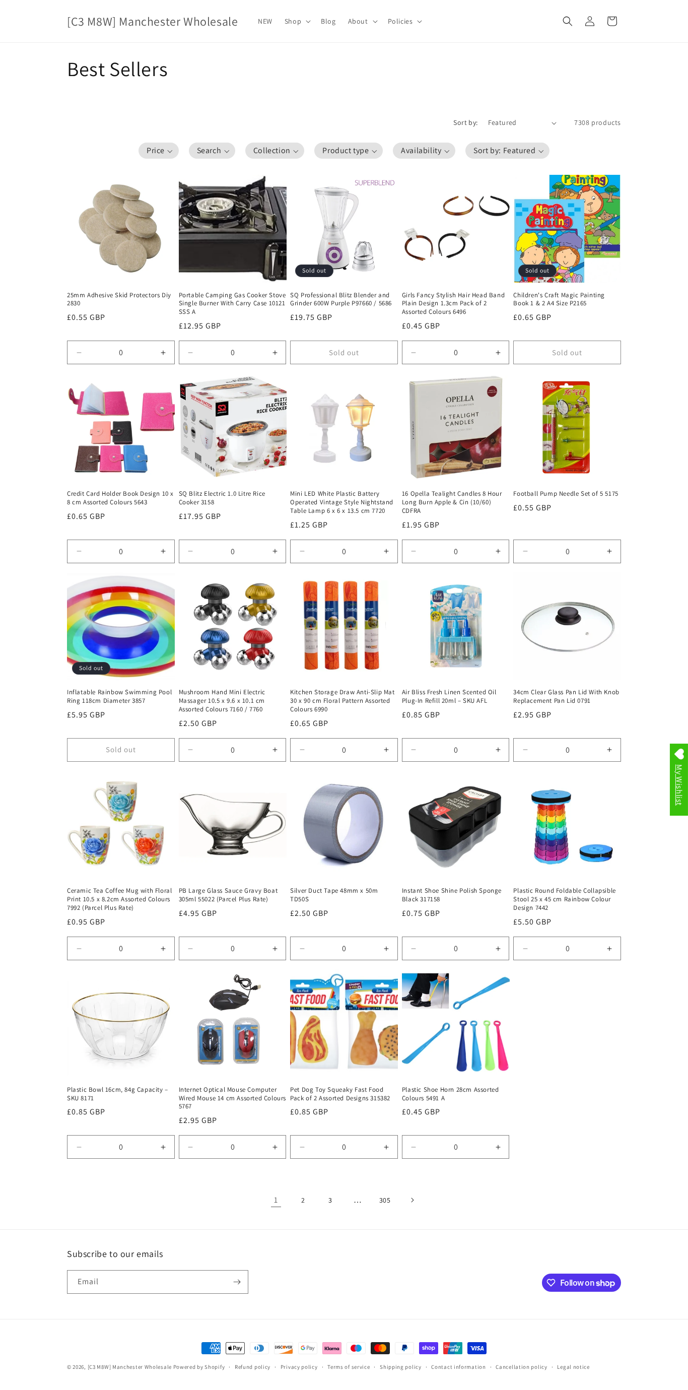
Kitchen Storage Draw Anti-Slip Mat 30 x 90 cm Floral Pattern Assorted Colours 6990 (342, 700)
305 (385, 1200)
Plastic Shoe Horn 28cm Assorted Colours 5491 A (450, 1094)
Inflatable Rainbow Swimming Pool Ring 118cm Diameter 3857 (119, 696)
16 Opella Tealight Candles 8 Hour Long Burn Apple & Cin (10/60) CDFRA (452, 502)
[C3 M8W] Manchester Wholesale (130, 1366)
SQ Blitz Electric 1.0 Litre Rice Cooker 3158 (222, 498)
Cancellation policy (521, 1366)
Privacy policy (299, 1366)
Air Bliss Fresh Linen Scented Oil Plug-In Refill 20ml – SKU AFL (449, 696)
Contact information (458, 1366)
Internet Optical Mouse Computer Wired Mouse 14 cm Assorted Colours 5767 (232, 1098)
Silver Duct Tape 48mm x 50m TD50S (334, 895)
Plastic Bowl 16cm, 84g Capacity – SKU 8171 (117, 1094)
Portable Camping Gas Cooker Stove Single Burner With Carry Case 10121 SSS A (232, 303)
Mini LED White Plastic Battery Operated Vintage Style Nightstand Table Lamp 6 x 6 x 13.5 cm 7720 (341, 502)
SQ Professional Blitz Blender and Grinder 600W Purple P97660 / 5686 (341, 299)
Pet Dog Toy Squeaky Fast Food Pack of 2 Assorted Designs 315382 (340, 1094)
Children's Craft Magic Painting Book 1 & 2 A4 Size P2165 (559, 299)
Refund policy (252, 1366)
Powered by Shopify (199, 1366)
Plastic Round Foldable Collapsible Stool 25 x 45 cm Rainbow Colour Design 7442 (564, 899)
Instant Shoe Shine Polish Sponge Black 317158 (452, 895)
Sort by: (465, 122)
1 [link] (276, 1200)
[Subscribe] (237, 1282)
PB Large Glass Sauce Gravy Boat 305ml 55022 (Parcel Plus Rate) (228, 895)
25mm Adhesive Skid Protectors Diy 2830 (119, 299)
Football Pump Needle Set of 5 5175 (565, 494)
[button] (297, 21)
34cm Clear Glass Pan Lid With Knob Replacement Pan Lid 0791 (566, 696)
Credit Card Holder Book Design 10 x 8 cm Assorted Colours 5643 (120, 498)
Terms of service (348, 1366)
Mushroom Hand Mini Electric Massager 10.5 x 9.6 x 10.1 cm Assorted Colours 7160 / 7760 (222, 700)
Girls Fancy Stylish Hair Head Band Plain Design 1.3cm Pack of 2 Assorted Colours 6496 (453, 303)
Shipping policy (401, 1366)
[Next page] (412, 1200)
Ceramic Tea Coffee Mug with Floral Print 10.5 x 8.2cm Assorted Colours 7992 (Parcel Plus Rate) (119, 899)
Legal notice (573, 1366)
